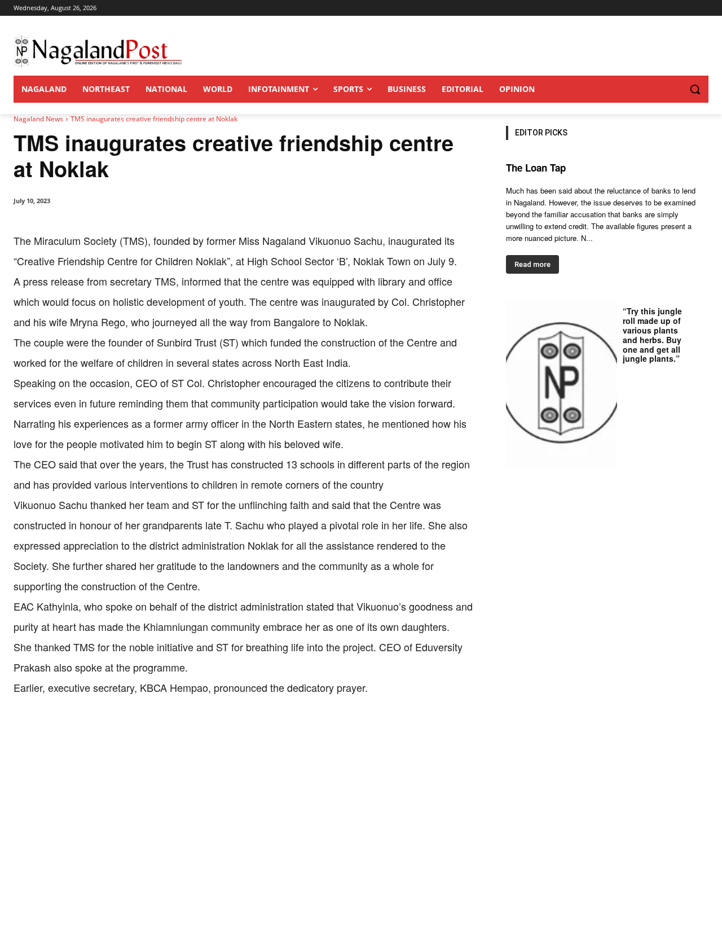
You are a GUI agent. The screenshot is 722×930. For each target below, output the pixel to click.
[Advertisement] (361, 845)
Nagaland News (38, 119)
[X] (117, 732)
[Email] (195, 732)
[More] (247, 732)
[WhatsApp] (143, 732)
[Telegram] (221, 732)
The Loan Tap (536, 167)
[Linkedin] (169, 732)
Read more (532, 264)
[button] (672, 89)
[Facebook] (91, 732)
